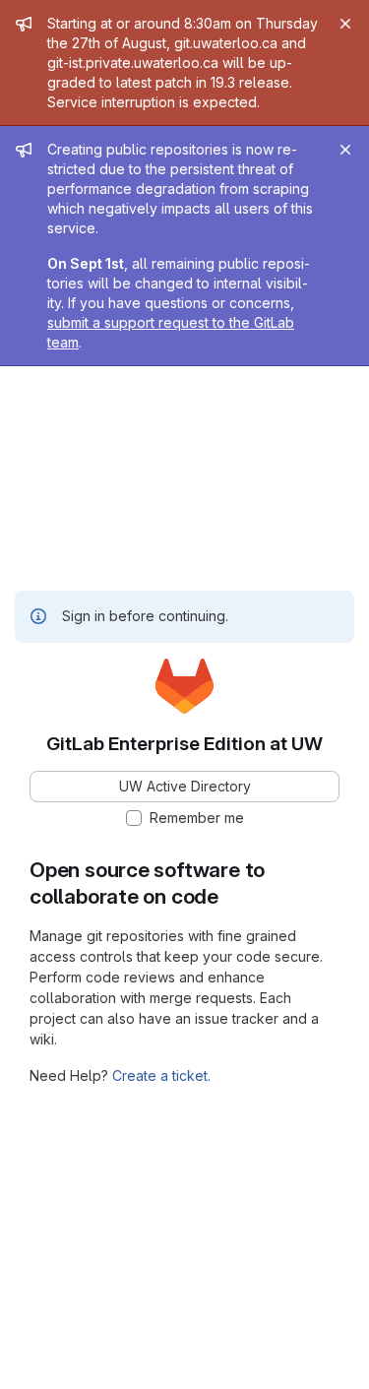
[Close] (345, 23)
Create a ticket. (161, 1075)
